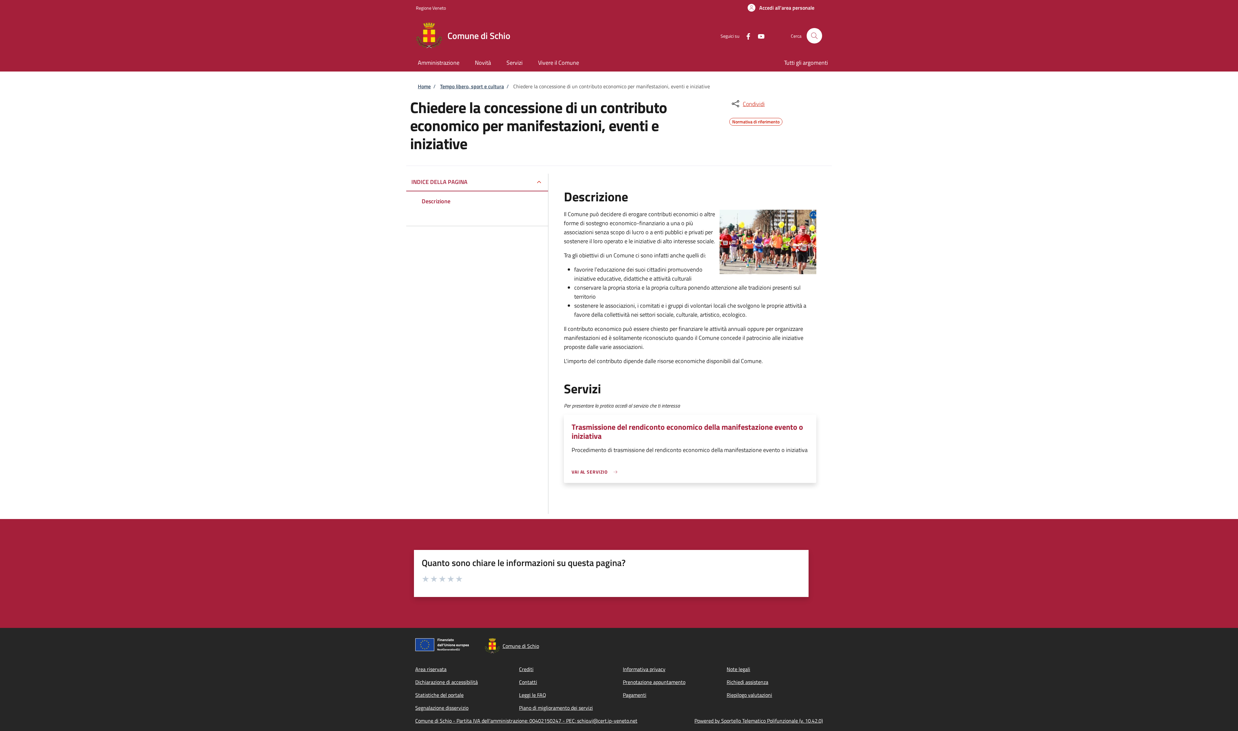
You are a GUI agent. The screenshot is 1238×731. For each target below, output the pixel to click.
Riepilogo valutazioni (749, 695)
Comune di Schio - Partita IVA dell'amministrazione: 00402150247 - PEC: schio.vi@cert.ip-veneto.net (526, 721)
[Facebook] (745, 35)
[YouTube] (758, 35)
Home (424, 86)
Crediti (526, 669)
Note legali (738, 669)
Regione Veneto (431, 8)
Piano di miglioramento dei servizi (556, 708)
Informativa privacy (644, 669)
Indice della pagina (439, 182)
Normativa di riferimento (756, 120)
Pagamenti (634, 695)
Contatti (528, 682)
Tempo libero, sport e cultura (472, 86)
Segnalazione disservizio (441, 708)
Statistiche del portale (439, 695)
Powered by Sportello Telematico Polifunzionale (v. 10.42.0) (758, 721)
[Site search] (814, 35)
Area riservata (431, 669)
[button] (781, 7)
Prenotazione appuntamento (654, 682)
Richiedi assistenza (747, 682)
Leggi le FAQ (532, 695)
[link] (596, 471)
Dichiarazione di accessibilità (446, 682)
